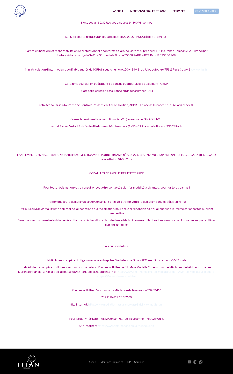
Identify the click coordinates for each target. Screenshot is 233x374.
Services (179, 11)
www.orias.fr (199, 69)
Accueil (118, 11)
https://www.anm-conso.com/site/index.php (125, 326)
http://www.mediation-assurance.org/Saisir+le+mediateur (125, 304)
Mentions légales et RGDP (148, 11)
